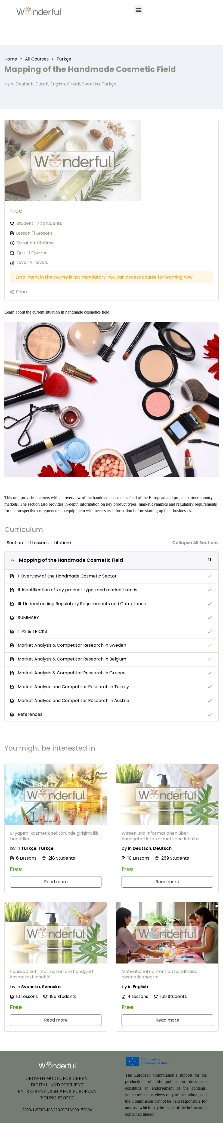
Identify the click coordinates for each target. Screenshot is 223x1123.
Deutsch (24, 84)
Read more (56, 882)
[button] (138, 9)
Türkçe (109, 84)
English (57, 84)
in (12, 84)
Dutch (41, 84)
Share (22, 292)
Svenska (91, 84)
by (7, 84)
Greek (73, 84)
